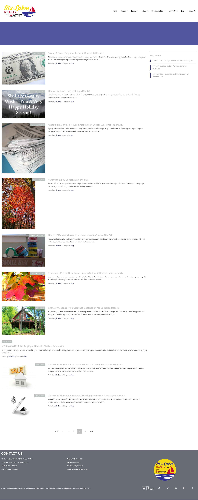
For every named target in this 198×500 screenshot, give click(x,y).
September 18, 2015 (37, 235)
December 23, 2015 (37, 91)
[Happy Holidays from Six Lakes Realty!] (23, 91)
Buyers (133, 11)
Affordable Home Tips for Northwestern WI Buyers (173, 60)
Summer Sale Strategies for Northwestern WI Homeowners (171, 75)
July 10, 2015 (7, 342)
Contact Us (191, 11)
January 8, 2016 (39, 53)
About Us (172, 11)
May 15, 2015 (40, 396)
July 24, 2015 (40, 308)
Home (115, 11)
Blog (182, 11)
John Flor (58, 63)
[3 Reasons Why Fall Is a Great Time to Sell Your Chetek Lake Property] (23, 273)
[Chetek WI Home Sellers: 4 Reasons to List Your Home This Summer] (19, 365)
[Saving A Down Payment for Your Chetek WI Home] (23, 53)
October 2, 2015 (38, 180)
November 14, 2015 (37, 125)
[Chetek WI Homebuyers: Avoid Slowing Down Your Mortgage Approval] (19, 396)
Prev (56, 431)
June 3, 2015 (40, 365)
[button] (124, 11)
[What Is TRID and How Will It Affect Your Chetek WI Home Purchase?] (23, 125)
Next (92, 431)
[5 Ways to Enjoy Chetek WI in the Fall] (18, 180)
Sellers (144, 11)
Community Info (157, 11)
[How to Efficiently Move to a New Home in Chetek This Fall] (23, 235)
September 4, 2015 (37, 273)
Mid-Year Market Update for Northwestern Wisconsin (170, 67)
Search (123, 11)
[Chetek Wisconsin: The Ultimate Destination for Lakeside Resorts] (23, 308)
